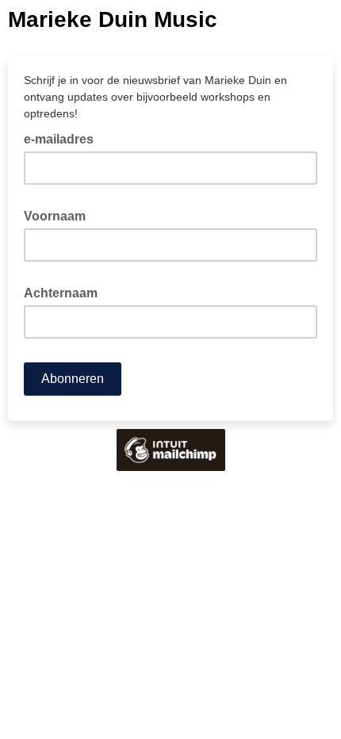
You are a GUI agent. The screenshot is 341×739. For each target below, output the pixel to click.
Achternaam (65, 292)
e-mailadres (63, 138)
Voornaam (59, 215)
